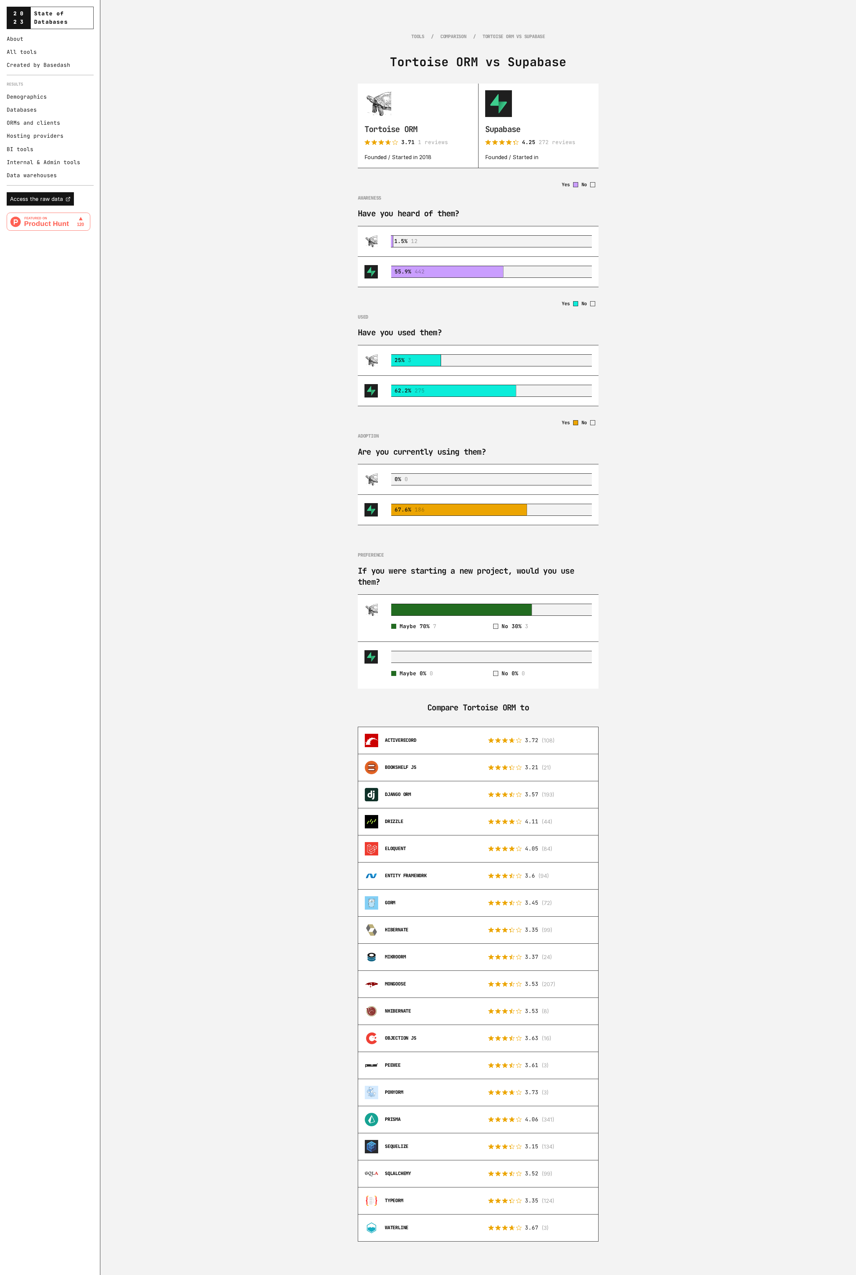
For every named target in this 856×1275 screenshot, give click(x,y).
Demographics (27, 96)
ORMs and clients (33, 123)
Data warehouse (30, 175)
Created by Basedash (38, 65)
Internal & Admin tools (43, 162)
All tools (22, 51)
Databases (22, 109)
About (15, 38)
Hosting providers (35, 136)
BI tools (20, 149)
